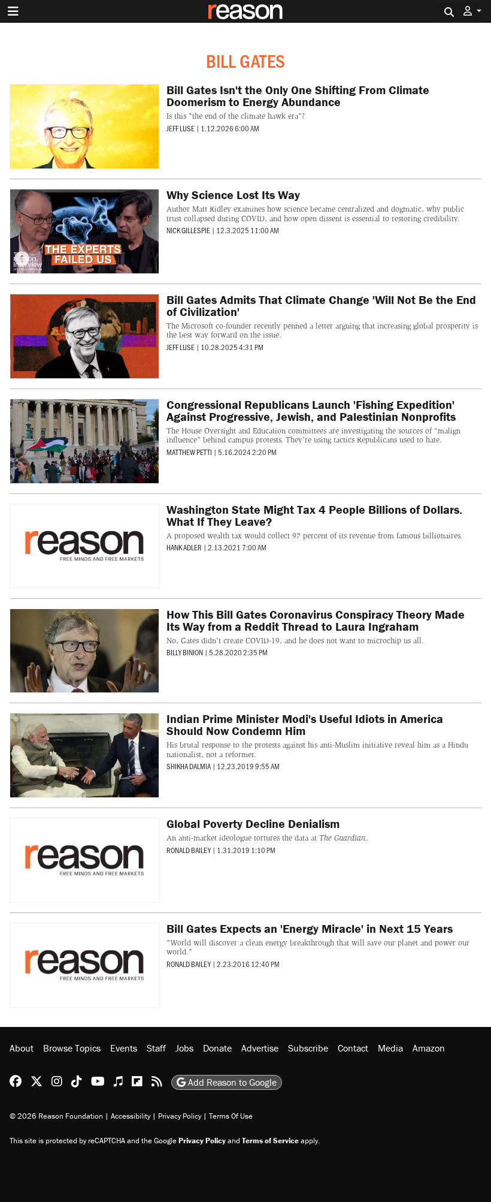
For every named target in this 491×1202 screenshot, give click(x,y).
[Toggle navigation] (13, 11)
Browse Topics (72, 1048)
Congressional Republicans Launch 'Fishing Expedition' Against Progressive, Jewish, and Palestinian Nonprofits (311, 410)
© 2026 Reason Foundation (56, 1116)
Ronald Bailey (188, 850)
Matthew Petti (189, 452)
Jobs (184, 1048)
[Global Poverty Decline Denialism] (84, 860)
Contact (353, 1048)
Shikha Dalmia (188, 766)
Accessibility (130, 1116)
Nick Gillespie (188, 230)
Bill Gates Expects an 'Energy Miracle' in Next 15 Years (309, 928)
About (22, 1048)
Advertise (259, 1048)
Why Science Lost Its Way (233, 194)
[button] (472, 11)
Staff (156, 1048)
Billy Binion (184, 652)
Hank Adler (184, 547)
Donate (217, 1048)
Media (390, 1048)
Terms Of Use (231, 1116)
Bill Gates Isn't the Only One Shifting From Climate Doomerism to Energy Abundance (297, 95)
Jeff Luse (180, 128)
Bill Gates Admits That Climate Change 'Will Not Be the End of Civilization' (321, 305)
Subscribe (308, 1048)
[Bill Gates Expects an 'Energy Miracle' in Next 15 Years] (84, 965)
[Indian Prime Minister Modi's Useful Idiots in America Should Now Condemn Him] (84, 755)
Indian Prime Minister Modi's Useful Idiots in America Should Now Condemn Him (304, 724)
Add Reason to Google (231, 1082)
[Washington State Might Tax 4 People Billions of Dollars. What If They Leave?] (84, 546)
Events (123, 1048)
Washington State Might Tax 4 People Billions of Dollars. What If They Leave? (314, 515)
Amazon (429, 1048)
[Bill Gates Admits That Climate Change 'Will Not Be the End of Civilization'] (84, 336)
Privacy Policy (179, 1116)
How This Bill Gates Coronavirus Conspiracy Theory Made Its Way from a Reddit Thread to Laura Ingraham (315, 620)
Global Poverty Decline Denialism (253, 823)
